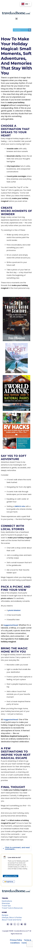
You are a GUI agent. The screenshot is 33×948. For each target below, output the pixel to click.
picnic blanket (14, 610)
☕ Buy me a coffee (10, 876)
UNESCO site (19, 506)
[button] (16, 18)
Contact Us (26, 943)
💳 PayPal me (8, 882)
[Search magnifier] (29, 30)
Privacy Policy (16, 940)
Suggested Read (10, 625)
